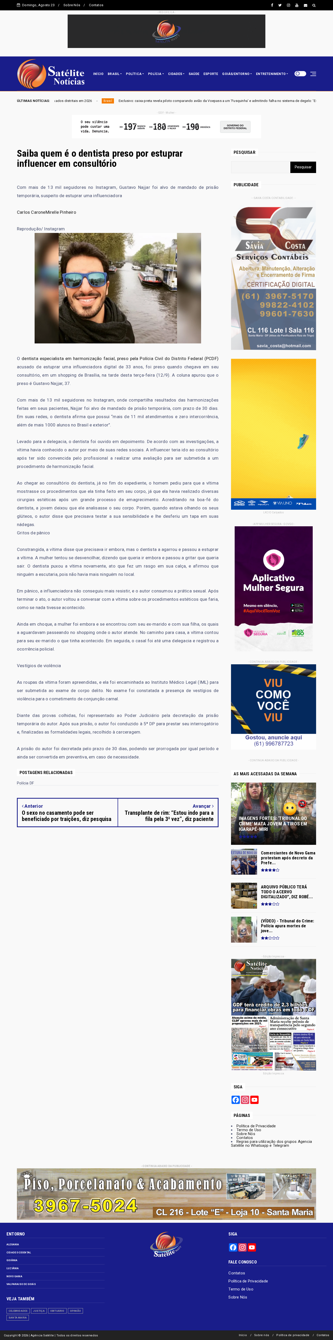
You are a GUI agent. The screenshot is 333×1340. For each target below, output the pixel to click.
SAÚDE (194, 74)
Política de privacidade (292, 1335)
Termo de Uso (248, 1130)
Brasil (278, 101)
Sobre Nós (71, 5)
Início (243, 1335)
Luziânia (13, 1268)
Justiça (38, 1310)
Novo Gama (14, 1276)
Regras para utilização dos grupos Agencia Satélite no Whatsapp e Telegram (271, 1143)
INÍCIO (98, 74)
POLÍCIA (154, 74)
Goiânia (12, 1260)
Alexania (13, 1244)
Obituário (57, 1310)
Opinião (75, 1310)
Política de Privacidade (256, 1126)
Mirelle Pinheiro (61, 212)
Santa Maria (18, 1317)
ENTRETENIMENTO (271, 74)
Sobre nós (261, 1335)
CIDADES (175, 74)
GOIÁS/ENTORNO (235, 74)
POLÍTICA (134, 74)
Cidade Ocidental (19, 1252)
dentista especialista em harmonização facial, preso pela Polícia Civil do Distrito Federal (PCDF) (120, 358)
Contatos (96, 5)
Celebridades (18, 1310)
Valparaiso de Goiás (21, 1284)
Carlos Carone (31, 212)
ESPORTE (210, 74)
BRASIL (113, 74)
